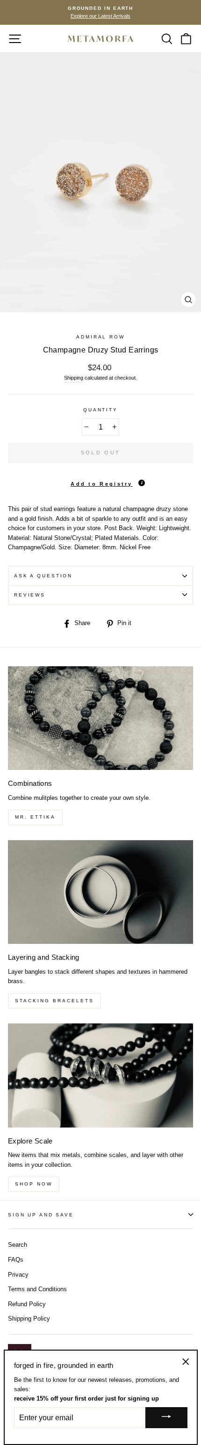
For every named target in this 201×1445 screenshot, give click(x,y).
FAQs (15, 1259)
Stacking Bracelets (54, 1000)
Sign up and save (41, 1214)
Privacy (18, 1274)
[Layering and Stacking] (100, 892)
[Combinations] (100, 718)
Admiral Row (100, 336)
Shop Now (33, 1183)
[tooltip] (141, 483)
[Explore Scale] (100, 1075)
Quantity (100, 409)
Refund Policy (27, 1304)
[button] (100, 480)
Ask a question (43, 575)
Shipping (73, 378)
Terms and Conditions (37, 1289)
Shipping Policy (29, 1318)
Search (17, 1244)
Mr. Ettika (35, 817)
